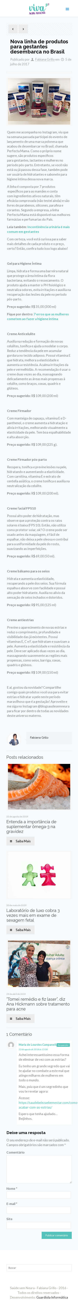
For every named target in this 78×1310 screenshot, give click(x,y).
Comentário (15, 1152)
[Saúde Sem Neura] (39, 8)
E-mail (11, 1204)
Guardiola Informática (52, 1297)
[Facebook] (36, 1304)
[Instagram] (42, 1304)
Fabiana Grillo (45, 59)
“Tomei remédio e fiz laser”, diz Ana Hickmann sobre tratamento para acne (38, 1004)
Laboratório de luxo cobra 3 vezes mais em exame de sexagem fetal (33, 915)
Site (9, 1219)
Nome (11, 1188)
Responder (63, 1045)
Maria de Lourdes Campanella (38, 1044)
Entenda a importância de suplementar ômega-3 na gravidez (31, 826)
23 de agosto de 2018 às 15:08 (33, 1049)
